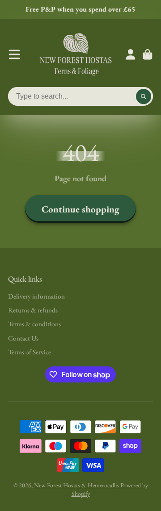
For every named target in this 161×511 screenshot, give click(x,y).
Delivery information (36, 296)
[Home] (75, 54)
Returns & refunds (33, 310)
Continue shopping (80, 209)
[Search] (143, 96)
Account (130, 54)
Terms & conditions (34, 323)
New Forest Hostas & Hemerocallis (76, 485)
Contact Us (23, 338)
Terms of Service (29, 352)
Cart (147, 54)
